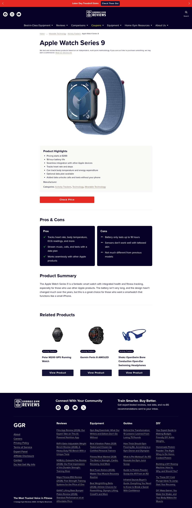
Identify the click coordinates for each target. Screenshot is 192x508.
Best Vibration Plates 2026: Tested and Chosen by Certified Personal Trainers (103, 447)
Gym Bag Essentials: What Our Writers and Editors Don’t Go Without (104, 434)
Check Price (67, 199)
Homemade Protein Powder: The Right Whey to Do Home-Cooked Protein (165, 452)
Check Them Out (115, 3)
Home (42, 33)
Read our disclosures (64, 52)
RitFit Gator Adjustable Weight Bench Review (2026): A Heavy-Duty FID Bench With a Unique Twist (71, 449)
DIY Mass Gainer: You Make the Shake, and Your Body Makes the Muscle (166, 496)
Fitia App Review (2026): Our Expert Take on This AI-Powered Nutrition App (71, 434)
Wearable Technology (57, 33)
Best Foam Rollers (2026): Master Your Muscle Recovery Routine (104, 473)
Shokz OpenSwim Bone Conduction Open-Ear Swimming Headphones (132, 361)
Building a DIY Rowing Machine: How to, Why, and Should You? (167, 467)
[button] (2, 3)
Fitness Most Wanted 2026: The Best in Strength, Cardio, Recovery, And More (104, 460)
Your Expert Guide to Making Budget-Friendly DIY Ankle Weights (166, 435)
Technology (78, 186)
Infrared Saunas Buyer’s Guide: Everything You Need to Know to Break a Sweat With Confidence (137, 485)
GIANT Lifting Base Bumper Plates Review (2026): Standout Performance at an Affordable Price (70, 496)
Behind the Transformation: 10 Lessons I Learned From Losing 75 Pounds (136, 434)
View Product (57, 373)
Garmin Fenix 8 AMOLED (94, 357)
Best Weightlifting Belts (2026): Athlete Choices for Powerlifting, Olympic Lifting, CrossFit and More (104, 489)
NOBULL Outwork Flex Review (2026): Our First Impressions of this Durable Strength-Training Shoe (71, 466)
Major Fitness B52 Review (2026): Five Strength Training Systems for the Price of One (71, 481)
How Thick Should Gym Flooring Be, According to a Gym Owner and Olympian (136, 447)
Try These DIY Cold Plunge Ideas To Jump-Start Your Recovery (167, 481)
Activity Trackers (74, 33)
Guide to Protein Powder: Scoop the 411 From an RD (136, 471)
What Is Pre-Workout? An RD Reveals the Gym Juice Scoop (137, 460)
